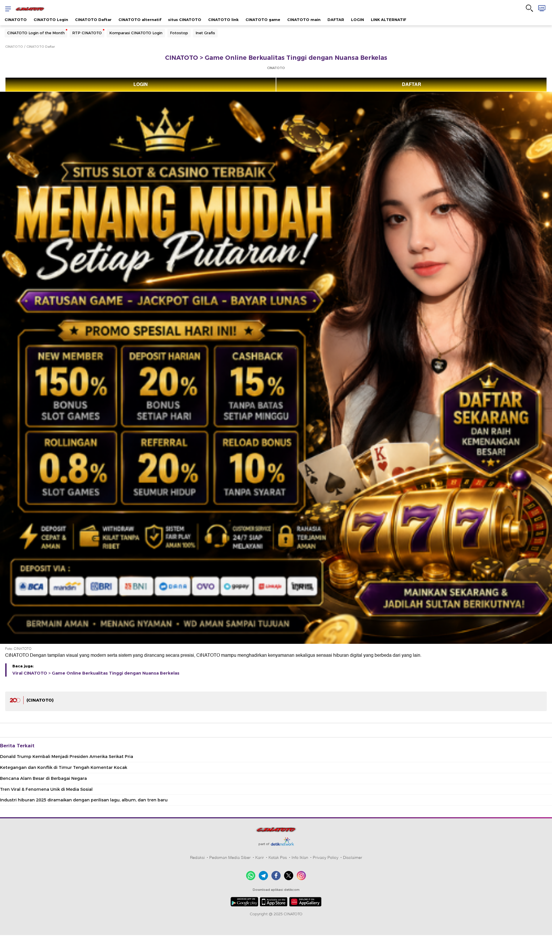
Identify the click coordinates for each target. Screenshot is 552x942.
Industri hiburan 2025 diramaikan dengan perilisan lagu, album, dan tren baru (84, 800)
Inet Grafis (205, 32)
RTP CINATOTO (87, 32)
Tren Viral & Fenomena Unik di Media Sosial (46, 789)
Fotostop (179, 32)
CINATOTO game (263, 19)
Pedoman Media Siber (230, 857)
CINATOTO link (223, 19)
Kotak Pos (278, 857)
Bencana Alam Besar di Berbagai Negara (43, 778)
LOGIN (357, 19)
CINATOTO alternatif (139, 19)
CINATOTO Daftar (93, 19)
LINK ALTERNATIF (388, 19)
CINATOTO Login (51, 19)
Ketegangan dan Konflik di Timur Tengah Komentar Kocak (63, 767)
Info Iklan (300, 857)
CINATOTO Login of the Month (36, 32)
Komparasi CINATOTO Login (135, 32)
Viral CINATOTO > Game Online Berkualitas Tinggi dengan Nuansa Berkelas (95, 673)
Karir (259, 857)
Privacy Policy (325, 857)
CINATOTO (16, 19)
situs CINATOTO (184, 19)
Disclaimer (352, 857)
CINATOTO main (304, 19)
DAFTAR (335, 19)
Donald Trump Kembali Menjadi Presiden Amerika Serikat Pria (66, 756)
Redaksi (197, 857)
